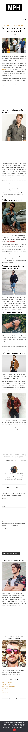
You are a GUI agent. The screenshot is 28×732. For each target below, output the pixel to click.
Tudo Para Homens (7, 682)
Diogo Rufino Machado (10, 460)
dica (5, 25)
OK (14, 729)
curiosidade (5, 454)
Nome (4, 498)
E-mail (4, 506)
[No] (26, 726)
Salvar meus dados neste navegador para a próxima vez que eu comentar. (13, 524)
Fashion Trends (6, 684)
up (17, 456)
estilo (9, 25)
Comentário (5, 528)
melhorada (17, 454)
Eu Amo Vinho (5, 688)
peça (13, 456)
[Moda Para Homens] (14, 7)
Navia (3, 690)
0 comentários (22, 460)
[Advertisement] (14, 97)
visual (21, 456)
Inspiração (16, 25)
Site (3, 514)
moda (22, 25)
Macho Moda (5, 692)
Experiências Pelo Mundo (8, 686)
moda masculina (6, 456)
